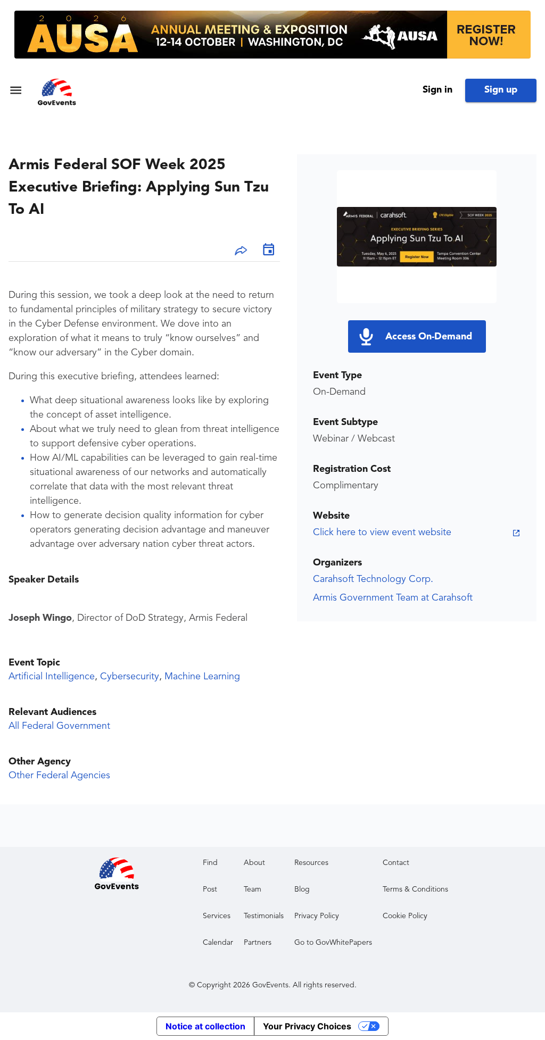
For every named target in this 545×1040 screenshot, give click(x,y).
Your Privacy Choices (307, 1026)
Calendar (218, 942)
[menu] (15, 90)
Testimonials (264, 916)
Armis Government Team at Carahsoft (393, 598)
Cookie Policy (405, 916)
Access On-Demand (428, 337)
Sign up (500, 90)
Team (252, 889)
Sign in (437, 90)
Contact (396, 863)
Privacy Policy (316, 916)
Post (210, 889)
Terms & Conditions (415, 889)
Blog (302, 889)
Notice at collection (205, 1026)
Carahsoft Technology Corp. (373, 579)
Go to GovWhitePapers (333, 942)
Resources (311, 863)
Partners (257, 942)
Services (216, 916)
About (254, 863)
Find (210, 863)
